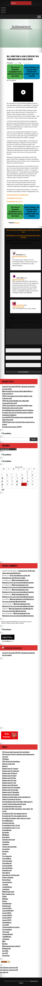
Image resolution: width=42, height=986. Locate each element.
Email (8, 354)
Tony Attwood (27, 63)
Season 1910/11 (6, 918)
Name (8, 347)
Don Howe (5, 851)
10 (2, 478)
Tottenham (5, 939)
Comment (9, 327)
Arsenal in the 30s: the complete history (14, 813)
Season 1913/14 (7, 908)
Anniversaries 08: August (10, 785)
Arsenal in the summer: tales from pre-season (16, 818)
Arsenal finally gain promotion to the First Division (17, 410)
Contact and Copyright (9, 847)
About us (5, 766)
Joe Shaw (5, 884)
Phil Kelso (5, 899)
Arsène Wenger (7, 830)
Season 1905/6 (6, 913)
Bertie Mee (5, 832)
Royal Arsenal (6, 906)
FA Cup (4, 854)
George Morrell (6, 863)
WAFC (4, 941)
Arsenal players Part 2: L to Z (14, 201)
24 (2, 484)
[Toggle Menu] (39, 17)
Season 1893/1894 (8, 910)
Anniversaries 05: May (9, 778)
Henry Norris (6, 873)
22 (27, 481)
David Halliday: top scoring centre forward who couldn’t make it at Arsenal (23, 236)
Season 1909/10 (7, 915)
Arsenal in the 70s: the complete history (14, 816)
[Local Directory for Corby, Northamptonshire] (5, 962)
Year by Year (6, 955)
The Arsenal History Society (10, 927)
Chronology (5, 842)
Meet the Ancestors (8, 894)
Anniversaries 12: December (10, 794)
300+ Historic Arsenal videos (11, 761)
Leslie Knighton (7, 887)
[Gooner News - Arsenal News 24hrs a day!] (6, 461)
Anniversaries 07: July (9, 783)
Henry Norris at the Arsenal (10, 875)
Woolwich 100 (6, 948)
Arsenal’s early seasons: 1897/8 (12, 427)
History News (6, 880)
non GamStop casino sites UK (9, 967)
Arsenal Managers (7, 821)
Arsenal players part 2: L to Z (11, 828)
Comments (5, 844)
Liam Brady (5, 889)
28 (22, 484)
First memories (7, 856)
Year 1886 (5, 951)
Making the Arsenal (8, 892)
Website (8, 362)
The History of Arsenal (21, 26)
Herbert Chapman (7, 877)
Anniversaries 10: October (10, 790)
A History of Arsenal (8, 764)
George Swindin (7, 865)
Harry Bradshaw (7, 868)
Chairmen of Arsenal (8, 839)
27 (17, 484)
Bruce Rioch (5, 837)
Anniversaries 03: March (9, 773)
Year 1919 (5, 953)
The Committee (7, 929)
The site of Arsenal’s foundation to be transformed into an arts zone (23, 231)
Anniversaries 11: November (10, 792)
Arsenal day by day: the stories (12, 806)
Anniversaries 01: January (10, 768)
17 (2, 481)
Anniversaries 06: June (9, 780)
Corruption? (6, 849)
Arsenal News (6, 641)
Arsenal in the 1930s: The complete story (18, 195)
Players (4, 901)
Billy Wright (5, 835)
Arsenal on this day (8, 823)
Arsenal (17, 223)
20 (17, 481)
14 (22, 478)
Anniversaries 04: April (9, 776)
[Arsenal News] (6, 433)
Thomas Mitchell (7, 934)
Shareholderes (6, 922)
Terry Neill (5, 925)
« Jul (2, 489)
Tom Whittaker (6, 936)
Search (34, 439)
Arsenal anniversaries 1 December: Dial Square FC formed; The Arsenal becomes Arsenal (17, 803)
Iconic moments (7, 882)
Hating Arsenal (6, 870)
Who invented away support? (11, 946)
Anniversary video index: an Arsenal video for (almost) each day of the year (16, 798)
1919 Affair (5, 759)
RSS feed (19, 648)
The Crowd (5, 932)
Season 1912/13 (6, 920)
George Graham (7, 861)
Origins (4, 896)
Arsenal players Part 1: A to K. (14, 198)
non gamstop (4, 972)
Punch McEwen (6, 903)
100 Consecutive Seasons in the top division (15, 752)
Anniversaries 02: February (10, 771)
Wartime (5, 944)
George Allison (6, 858)
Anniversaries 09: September (11, 787)
